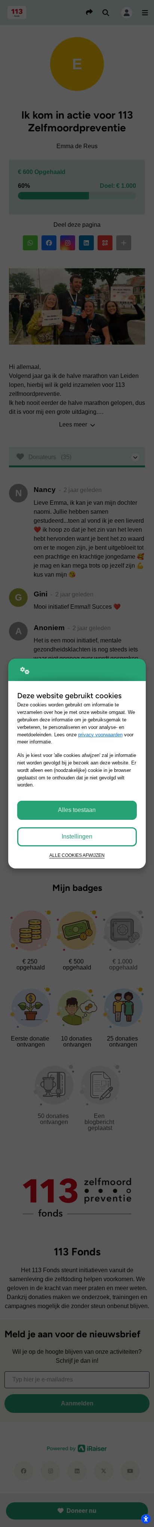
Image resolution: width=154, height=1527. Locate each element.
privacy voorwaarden (100, 734)
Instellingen (77, 836)
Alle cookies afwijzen (77, 855)
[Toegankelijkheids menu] (145, 1518)
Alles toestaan (77, 810)
